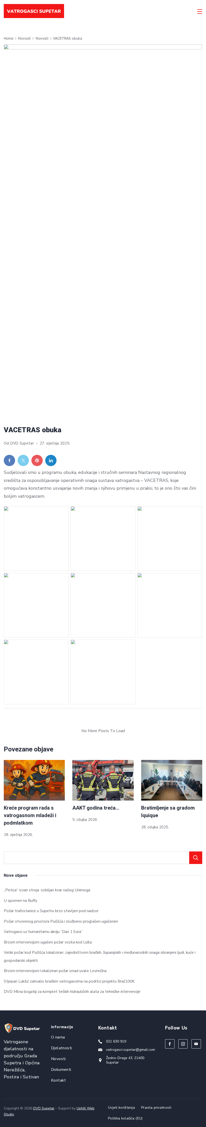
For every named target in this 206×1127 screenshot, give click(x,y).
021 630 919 (116, 1041)
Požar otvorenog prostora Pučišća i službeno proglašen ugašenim (61, 921)
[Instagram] (183, 1044)
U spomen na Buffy (20, 900)
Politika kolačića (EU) (125, 1118)
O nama (58, 1037)
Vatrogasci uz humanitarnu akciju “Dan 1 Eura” (43, 931)
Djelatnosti (61, 1048)
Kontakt (58, 1080)
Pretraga (195, 857)
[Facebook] (170, 1044)
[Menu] (199, 11)
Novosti (58, 1059)
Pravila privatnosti (156, 1107)
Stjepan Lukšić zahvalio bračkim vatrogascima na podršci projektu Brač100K (69, 981)
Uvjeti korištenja (121, 1107)
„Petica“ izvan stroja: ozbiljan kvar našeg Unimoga (47, 890)
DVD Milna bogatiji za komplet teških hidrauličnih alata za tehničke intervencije (72, 991)
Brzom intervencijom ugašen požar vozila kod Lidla (48, 942)
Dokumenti (61, 1069)
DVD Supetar (44, 1108)
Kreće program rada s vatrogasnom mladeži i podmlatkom (30, 815)
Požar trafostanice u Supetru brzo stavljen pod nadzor (51, 911)
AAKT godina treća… (95, 808)
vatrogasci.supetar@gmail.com (130, 1049)
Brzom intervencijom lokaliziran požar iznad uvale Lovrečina (55, 971)
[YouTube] (196, 1044)
